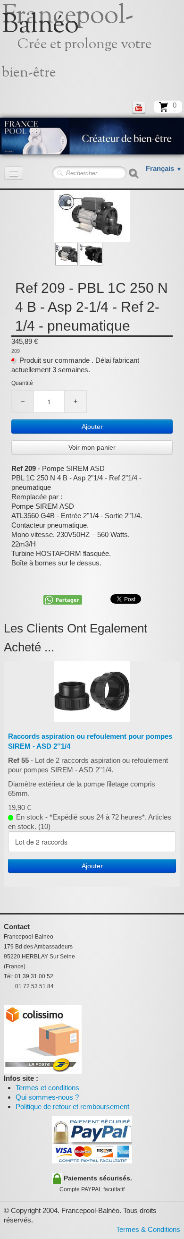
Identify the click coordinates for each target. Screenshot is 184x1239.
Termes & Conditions (148, 1229)
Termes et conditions (47, 1088)
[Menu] (13, 173)
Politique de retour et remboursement (72, 1106)
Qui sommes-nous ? (47, 1097)
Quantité (22, 383)
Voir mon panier (92, 447)
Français (164, 168)
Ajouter (92, 426)
